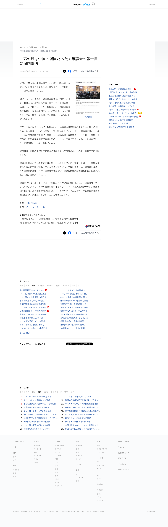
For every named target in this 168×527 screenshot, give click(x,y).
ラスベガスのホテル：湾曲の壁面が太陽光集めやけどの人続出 (91, 404)
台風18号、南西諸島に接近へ (121, 89)
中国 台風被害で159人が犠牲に (32, 301)
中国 (14, 476)
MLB (56, 459)
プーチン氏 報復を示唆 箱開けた (73, 294)
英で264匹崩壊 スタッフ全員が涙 (74, 318)
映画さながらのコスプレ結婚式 (78, 418)
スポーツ (49, 286)
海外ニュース (35, 47)
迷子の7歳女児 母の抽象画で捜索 (74, 301)
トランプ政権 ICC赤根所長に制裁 (74, 307)
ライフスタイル (102, 449)
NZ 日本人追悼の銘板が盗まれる (33, 294)
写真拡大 (88, 117)
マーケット (37, 449)
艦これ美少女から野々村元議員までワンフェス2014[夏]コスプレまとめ (94, 414)
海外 (33, 286)
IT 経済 (41, 286)
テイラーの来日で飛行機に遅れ (78, 422)
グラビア (79, 455)
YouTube (100, 484)
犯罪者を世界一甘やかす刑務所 (36, 407)
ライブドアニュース (82, 4)
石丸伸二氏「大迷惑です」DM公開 (123, 99)
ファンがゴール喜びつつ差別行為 (33, 328)
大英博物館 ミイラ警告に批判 (72, 328)
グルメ (99, 478)
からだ (99, 468)
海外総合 (16, 470)
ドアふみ (94, 4)
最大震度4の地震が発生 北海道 (121, 127)
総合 (21, 392)
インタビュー (123, 464)
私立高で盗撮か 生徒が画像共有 (122, 96)
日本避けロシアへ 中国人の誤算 (33, 311)
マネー (99, 472)
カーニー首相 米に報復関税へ (72, 290)
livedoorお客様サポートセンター (92, 511)
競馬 (56, 472)
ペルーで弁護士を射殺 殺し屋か (73, 297)
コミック (100, 500)
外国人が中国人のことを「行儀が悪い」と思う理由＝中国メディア (92, 429)
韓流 (77, 452)
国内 (27, 286)
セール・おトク (123, 470)
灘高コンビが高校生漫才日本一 (122, 120)
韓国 (14, 473)
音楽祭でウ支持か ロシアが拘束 (33, 314)
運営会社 (16, 511)
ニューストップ (25, 47)
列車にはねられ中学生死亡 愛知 (122, 103)
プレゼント (79, 477)
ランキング (122, 447)
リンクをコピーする (75, 71)
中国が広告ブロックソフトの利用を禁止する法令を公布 (88, 425)
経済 (46, 392)
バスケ (57, 479)
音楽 (77, 449)
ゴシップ (65, 286)
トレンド (81, 286)
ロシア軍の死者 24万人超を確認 (33, 307)
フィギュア (58, 486)
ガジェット (37, 455)
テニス (57, 465)
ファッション (101, 452)
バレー (57, 482)
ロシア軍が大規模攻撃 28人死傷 (33, 297)
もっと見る (25, 333)
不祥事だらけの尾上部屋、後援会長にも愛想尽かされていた (90, 407)
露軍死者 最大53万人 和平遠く (32, 318)
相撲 (56, 476)
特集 (77, 481)
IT (51, 392)
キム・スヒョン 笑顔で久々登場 (37, 400)
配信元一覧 (122, 458)
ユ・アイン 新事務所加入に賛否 (78, 397)
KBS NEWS (31, 203)
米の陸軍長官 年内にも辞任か (32, 290)
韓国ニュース (46, 47)
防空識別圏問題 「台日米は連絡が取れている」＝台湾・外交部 (91, 411)
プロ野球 (58, 455)
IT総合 (36, 462)
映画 (77, 470)
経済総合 (37, 445)
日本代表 (58, 449)
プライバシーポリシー (50, 511)
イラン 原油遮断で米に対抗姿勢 (33, 321)
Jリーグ (57, 452)
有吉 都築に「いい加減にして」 (122, 123)
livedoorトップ (26, 511)
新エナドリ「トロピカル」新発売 (122, 113)
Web (35, 452)
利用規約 (37, 511)
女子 (73, 286)
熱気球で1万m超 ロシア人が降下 (73, 311)
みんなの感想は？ (88, 71)
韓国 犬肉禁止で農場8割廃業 (72, 321)
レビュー (79, 474)
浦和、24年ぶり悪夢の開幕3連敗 (122, 110)
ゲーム (99, 497)
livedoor (152, 4)
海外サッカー (59, 445)
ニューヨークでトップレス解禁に (37, 411)
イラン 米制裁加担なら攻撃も (32, 325)
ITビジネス (37, 459)
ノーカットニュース (35, 207)
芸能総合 (79, 445)
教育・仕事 (100, 465)
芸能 (57, 286)
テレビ (78, 459)
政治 (33, 392)
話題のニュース (123, 453)
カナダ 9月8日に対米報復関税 (72, 325)
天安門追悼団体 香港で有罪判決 (33, 304)
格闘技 (57, 469)
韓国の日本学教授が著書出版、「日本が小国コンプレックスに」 (91, 400)
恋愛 (98, 445)
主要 (21, 286)
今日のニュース (123, 441)
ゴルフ (57, 462)
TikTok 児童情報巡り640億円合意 (74, 314)
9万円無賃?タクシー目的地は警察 (123, 92)
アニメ (99, 494)
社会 (14, 457)
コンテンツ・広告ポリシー (69, 511)
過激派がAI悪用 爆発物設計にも (73, 304)
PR (35, 465)
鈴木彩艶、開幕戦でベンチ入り (122, 106)
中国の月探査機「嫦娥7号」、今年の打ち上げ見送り (45, 404)
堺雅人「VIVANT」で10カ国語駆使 (123, 117)
